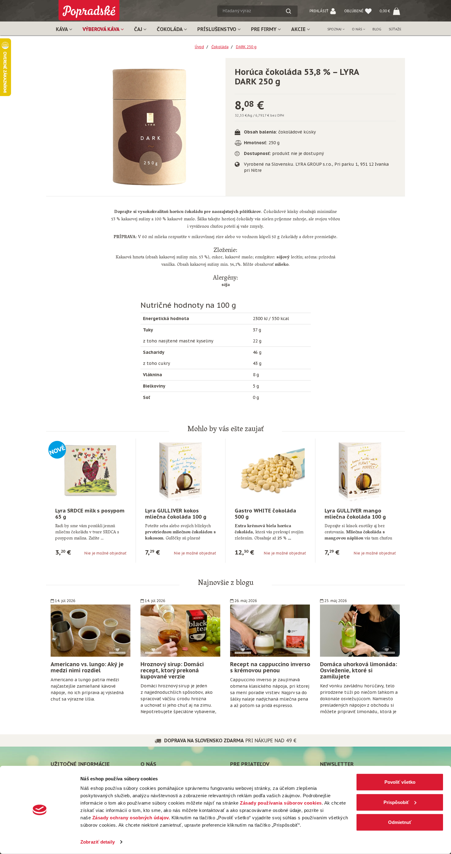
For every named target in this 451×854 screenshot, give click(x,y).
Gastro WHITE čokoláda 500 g (265, 513)
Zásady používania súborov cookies (281, 803)
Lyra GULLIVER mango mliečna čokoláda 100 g (355, 513)
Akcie (299, 29)
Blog (376, 29)
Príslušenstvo (217, 29)
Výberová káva (102, 29)
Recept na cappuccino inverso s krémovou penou (270, 667)
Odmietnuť (399, 822)
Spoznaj (334, 29)
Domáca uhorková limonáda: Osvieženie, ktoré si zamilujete (358, 670)
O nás (357, 29)
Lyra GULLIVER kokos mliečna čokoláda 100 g (175, 513)
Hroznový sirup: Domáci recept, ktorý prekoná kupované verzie (172, 670)
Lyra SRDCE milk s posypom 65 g (90, 513)
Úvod (199, 46)
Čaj (138, 29)
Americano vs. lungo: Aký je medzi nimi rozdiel (87, 667)
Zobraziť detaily (97, 841)
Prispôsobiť (396, 802)
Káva (62, 29)
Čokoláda (170, 29)
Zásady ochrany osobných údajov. (131, 817)
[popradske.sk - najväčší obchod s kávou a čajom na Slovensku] (89, 8)
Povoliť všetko (399, 782)
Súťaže (395, 29)
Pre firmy (264, 29)
